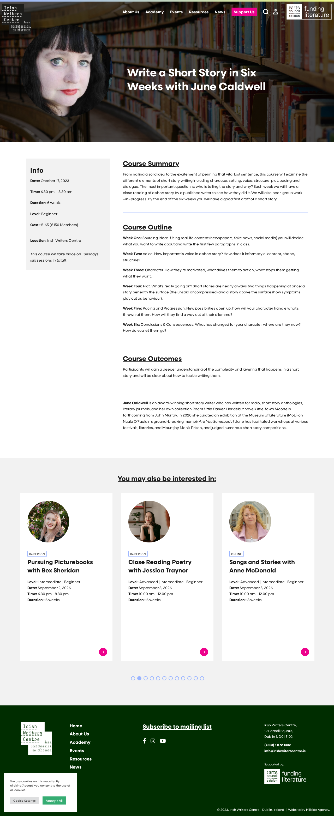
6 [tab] (164, 678)
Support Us (244, 12)
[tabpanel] (66, 577)
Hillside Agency (317, 809)
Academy (154, 12)
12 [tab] (202, 678)
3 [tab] (146, 678)
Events (176, 12)
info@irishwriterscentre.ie (285, 750)
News (220, 12)
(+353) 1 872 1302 (277, 744)
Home (76, 726)
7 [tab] (171, 678)
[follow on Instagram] (153, 741)
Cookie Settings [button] (24, 800)
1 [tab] (133, 678)
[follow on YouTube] (163, 741)
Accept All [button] (54, 800)
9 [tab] (183, 678)
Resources (198, 12)
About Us (130, 12)
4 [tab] (152, 678)
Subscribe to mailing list (177, 726)
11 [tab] (196, 678)
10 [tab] (189, 678)
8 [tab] (177, 678)
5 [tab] (158, 678)
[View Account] (275, 12)
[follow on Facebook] (144, 741)
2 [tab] (139, 678)
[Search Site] (266, 12)
